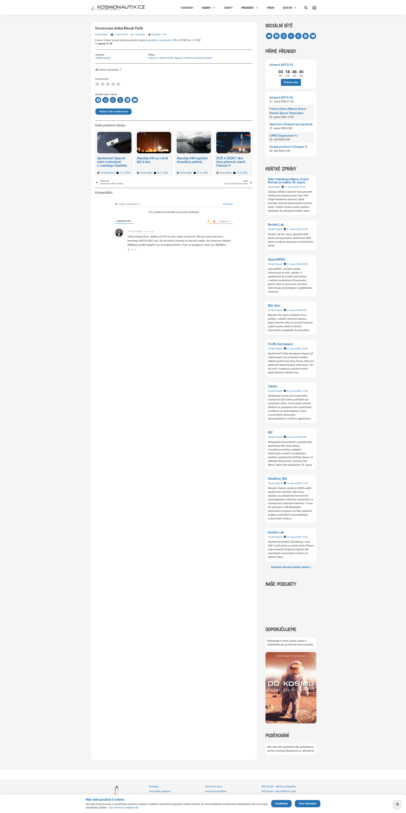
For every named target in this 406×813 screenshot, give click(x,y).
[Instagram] (284, 36)
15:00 (305, 348)
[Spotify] (305, 36)
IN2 (270, 432)
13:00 (305, 229)
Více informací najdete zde (123, 807)
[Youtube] (269, 36)
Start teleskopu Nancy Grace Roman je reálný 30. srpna (288, 180)
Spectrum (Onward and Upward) (290, 124)
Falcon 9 (153, 57)
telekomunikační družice (198, 57)
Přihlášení (228, 204)
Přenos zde (291, 82)
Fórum (270, 7)
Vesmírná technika (215, 791)
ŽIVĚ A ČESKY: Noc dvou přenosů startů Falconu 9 (231, 161)
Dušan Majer (274, 187)
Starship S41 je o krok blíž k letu (152, 160)
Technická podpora (159, 791)
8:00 (304, 310)
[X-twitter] (291, 36)
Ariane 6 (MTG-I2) (281, 64)
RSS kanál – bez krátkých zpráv (279, 791)
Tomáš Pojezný (275, 229)
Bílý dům (274, 305)
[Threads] (298, 36)
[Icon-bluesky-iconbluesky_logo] (313, 36)
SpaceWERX (276, 259)
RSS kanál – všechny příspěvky (279, 786)
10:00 (305, 264)
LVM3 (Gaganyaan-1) (283, 135)
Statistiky (187, 7)
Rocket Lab (276, 224)
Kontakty (154, 786)
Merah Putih (166, 57)
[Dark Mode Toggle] (397, 804)
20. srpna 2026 (293, 348)
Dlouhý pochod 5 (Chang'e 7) (288, 146)
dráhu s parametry (161, 40)
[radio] (97, 84)
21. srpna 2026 (291, 187)
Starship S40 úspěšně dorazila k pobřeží (192, 160)
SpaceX (178, 57)
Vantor (273, 386)
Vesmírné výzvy (213, 786)
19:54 (302, 187)
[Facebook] (276, 36)
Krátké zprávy (103, 57)
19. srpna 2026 (293, 483)
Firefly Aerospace (280, 344)
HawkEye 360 (277, 479)
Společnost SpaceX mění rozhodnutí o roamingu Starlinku (112, 161)
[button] (306, 8)
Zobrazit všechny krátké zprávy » (291, 567)
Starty (228, 7)
